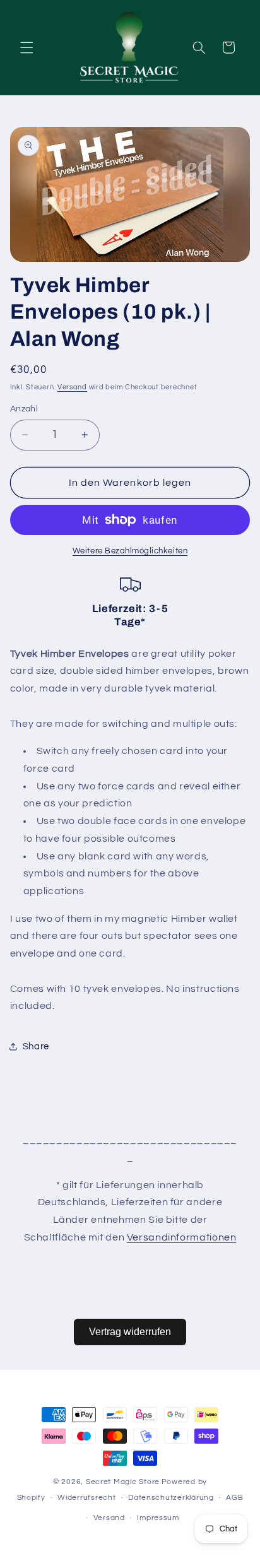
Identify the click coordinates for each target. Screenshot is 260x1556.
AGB (234, 1497)
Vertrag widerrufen (130, 1331)
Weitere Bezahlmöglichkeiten (130, 551)
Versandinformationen (182, 1237)
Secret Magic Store (123, 1481)
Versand (72, 387)
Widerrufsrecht (86, 1497)
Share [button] (36, 1046)
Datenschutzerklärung (171, 1497)
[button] (26, 47)
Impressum (158, 1517)
